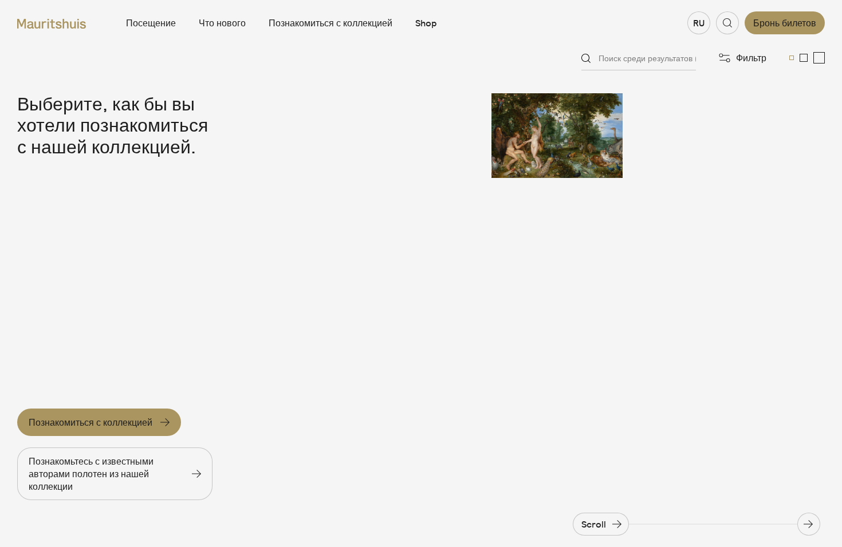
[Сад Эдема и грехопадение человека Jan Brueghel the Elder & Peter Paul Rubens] (557, 135)
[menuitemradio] (791, 58)
